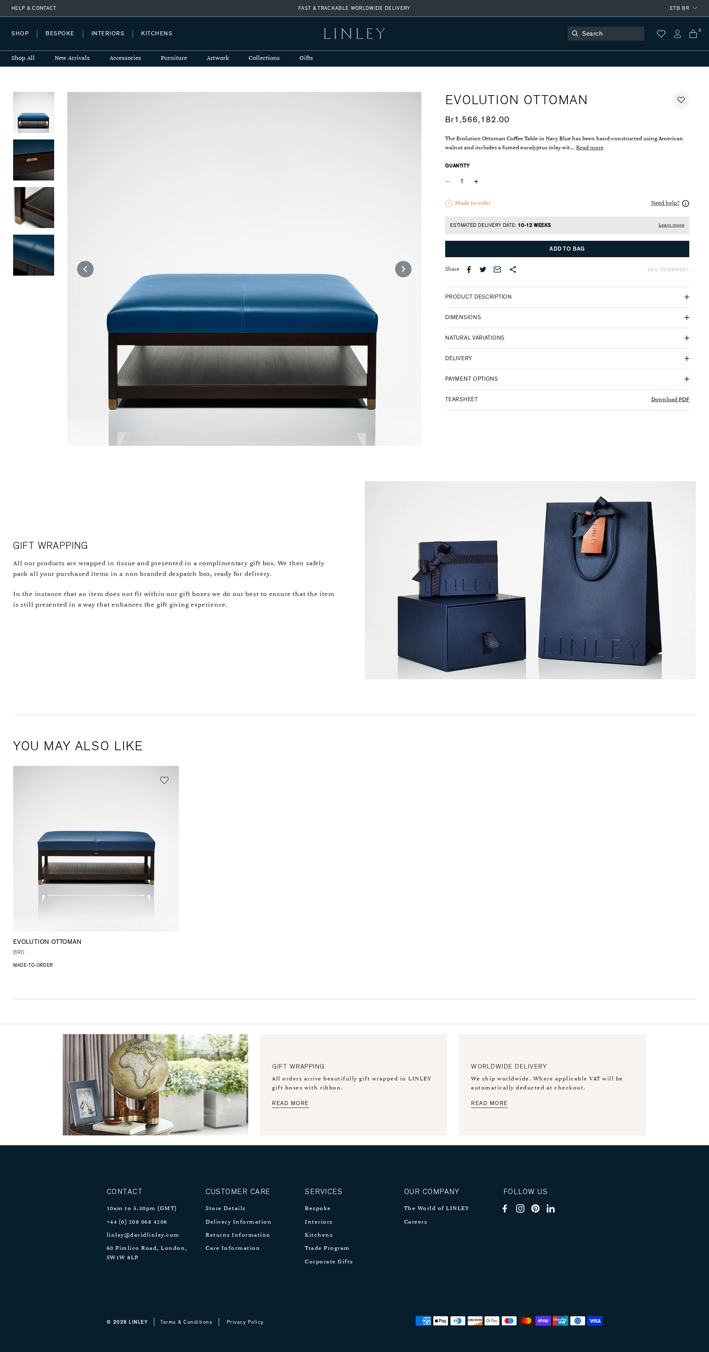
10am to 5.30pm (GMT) (142, 1209)
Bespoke (318, 1209)
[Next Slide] (403, 269)
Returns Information (238, 1235)
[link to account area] (677, 34)
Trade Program (327, 1248)
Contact (193, 42)
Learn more (671, 225)
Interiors (319, 1222)
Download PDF (670, 400)
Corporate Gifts (329, 1262)
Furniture (174, 58)
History (108, 42)
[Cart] (693, 34)
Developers (63, 42)
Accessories (125, 58)
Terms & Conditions (186, 1322)
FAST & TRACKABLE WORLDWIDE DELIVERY (354, 8)
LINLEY (138, 1322)
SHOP (20, 34)
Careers (416, 1222)
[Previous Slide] (85, 269)
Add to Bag (567, 249)
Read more (590, 148)
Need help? (665, 203)
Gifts (306, 58)
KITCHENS (156, 34)
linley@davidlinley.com (143, 1235)
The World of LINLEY (436, 1209)
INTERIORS (108, 34)
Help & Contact (34, 8)
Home (19, 42)
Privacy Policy (245, 1322)
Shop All (23, 58)
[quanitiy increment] (476, 182)
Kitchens (319, 1235)
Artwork (218, 58)
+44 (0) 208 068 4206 (137, 1222)
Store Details (226, 1209)
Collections (264, 58)
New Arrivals (72, 58)
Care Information (233, 1248)
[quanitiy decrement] (449, 182)
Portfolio (151, 42)
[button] (681, 100)
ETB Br (679, 8)
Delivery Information (239, 1222)
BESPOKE (60, 34)
